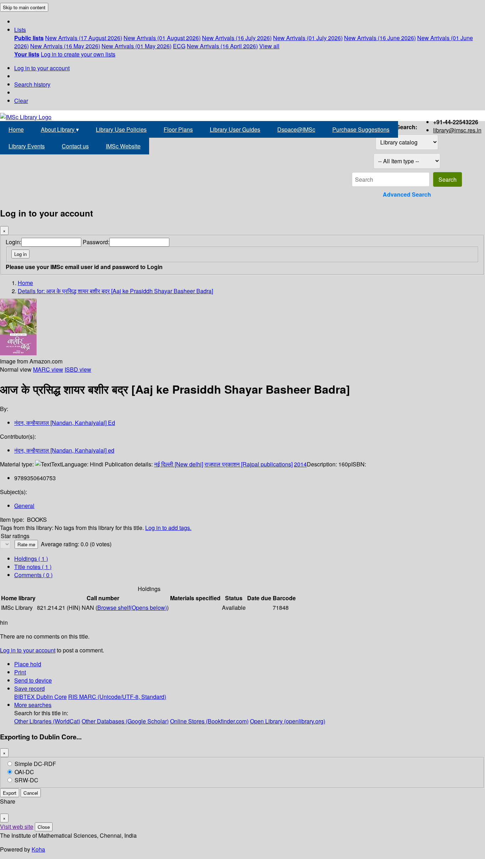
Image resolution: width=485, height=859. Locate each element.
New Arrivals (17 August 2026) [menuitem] (83, 38)
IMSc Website (123, 146)
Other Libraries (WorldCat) (47, 721)
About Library (60, 129)
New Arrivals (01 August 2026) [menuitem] (162, 38)
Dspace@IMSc (296, 129)
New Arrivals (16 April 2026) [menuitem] (222, 46)
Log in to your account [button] (27, 650)
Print (20, 672)
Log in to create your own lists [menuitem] (78, 54)
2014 (300, 464)
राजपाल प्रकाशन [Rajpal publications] (249, 464)
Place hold (27, 664)
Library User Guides (235, 129)
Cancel (30, 792)
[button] (20, 30)
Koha (38, 849)
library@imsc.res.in (457, 130)
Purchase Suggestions (360, 129)
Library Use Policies (121, 129)
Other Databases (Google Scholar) (125, 721)
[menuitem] (29, 38)
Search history (32, 84)
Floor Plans (178, 129)
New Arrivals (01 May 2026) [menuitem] (136, 46)
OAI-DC (24, 772)
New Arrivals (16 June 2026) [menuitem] (380, 38)
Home (16, 129)
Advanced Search (407, 194)
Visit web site (16, 826)
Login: (13, 242)
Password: (96, 242)
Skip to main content (24, 7)
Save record (29, 688)
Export (9, 792)
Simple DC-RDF (35, 764)
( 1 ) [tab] (31, 558)
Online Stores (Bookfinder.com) (209, 721)
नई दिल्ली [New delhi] (178, 464)
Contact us (75, 146)
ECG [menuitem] (179, 46)
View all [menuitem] (269, 46)
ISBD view (78, 369)
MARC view (48, 369)
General (24, 506)
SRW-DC (26, 780)
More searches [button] (32, 705)
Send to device (33, 680)
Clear (21, 101)
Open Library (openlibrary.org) (287, 721)
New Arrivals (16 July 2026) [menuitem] (237, 38)
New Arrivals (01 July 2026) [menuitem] (308, 38)
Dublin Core (51, 697)
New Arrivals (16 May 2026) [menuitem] (65, 46)
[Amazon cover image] (18, 353)
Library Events (27, 146)
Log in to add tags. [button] (168, 528)
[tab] (32, 567)
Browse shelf (132, 607)
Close (44, 827)
